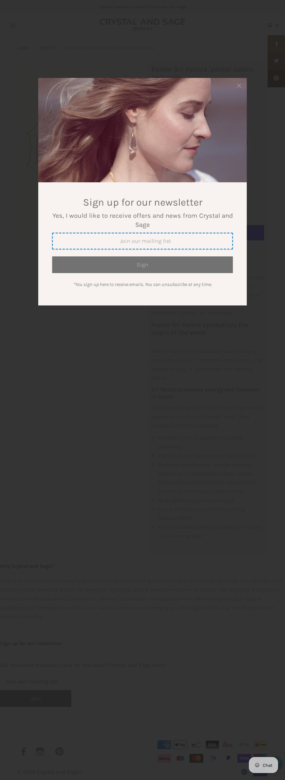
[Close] (239, 85)
